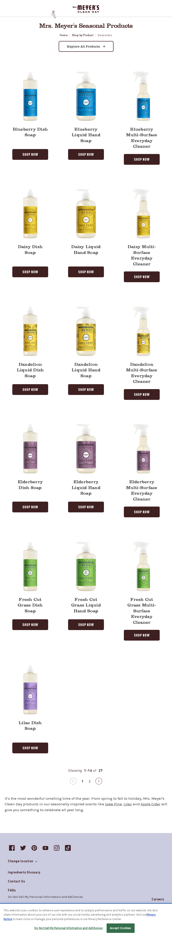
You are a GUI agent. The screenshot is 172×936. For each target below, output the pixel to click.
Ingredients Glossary (24, 872)
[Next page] (98, 782)
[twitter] (23, 848)
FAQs (12, 890)
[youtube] (45, 848)
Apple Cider (150, 804)
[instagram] (57, 848)
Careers (158, 899)
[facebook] (12, 848)
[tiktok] (68, 848)
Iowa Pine (113, 804)
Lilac (128, 804)
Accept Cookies (120, 928)
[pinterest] (34, 848)
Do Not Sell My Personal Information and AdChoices (68, 928)
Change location (21, 861)
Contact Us (16, 881)
